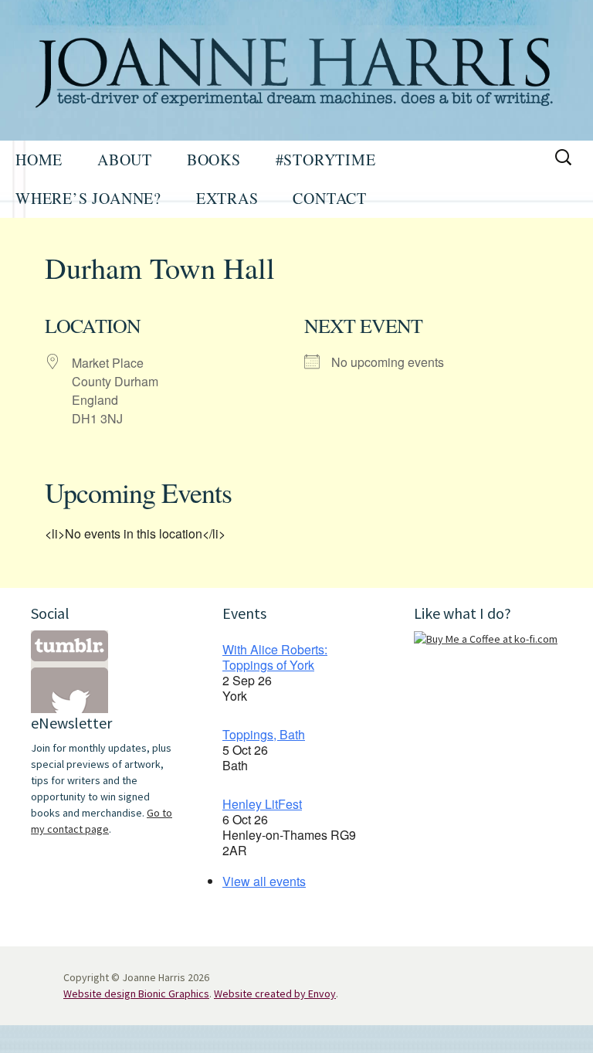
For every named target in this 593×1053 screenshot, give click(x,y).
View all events (264, 881)
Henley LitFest (262, 804)
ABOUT (124, 159)
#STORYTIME (326, 159)
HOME (39, 159)
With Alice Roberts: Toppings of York (274, 657)
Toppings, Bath (263, 734)
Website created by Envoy (275, 993)
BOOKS (214, 159)
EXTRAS (227, 198)
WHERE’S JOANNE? (88, 198)
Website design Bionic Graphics (136, 993)
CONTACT (330, 198)
